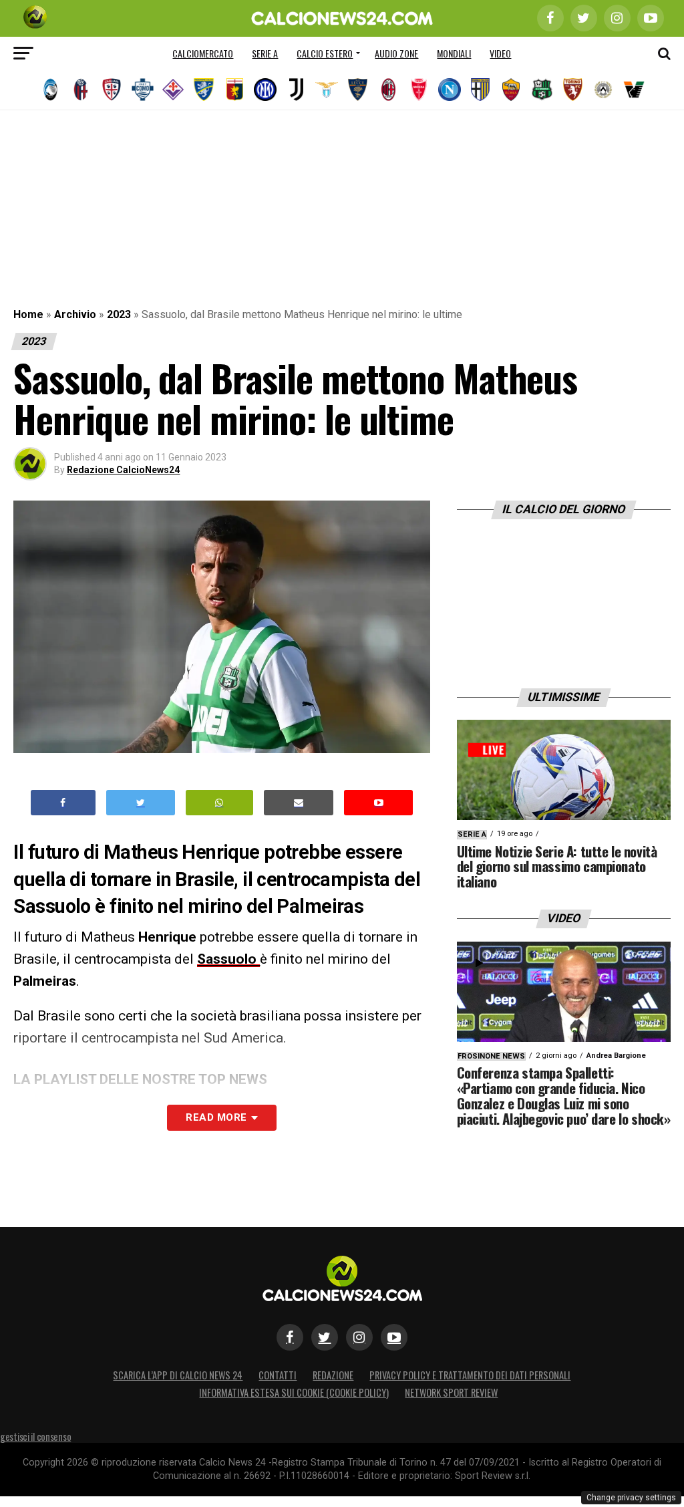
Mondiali (454, 53)
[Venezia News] (634, 89)
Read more (216, 1117)
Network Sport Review (451, 1392)
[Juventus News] (296, 89)
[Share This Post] (219, 803)
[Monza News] (418, 89)
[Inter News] (265, 89)
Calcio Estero (325, 53)
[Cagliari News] (111, 89)
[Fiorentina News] (173, 89)
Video (500, 53)
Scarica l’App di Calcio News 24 (177, 1375)
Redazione (333, 1375)
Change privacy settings (631, 1497)
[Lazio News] (326, 89)
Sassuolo (228, 959)
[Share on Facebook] (63, 803)
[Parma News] (480, 89)
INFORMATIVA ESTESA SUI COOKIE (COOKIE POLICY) (294, 1392)
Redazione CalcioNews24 (123, 469)
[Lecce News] (357, 89)
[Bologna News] (80, 89)
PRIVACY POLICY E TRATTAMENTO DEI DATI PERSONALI (469, 1375)
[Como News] (142, 89)
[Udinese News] (603, 89)
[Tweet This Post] (140, 803)
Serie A (265, 53)
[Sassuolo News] (541, 89)
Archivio (75, 314)
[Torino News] (572, 89)
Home (28, 314)
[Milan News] (388, 89)
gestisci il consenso (35, 1436)
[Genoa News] (234, 89)
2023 (119, 314)
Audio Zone (396, 53)
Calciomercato (202, 53)
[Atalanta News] (50, 89)
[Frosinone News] (203, 89)
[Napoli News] (449, 89)
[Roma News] (511, 89)
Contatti (278, 1375)
